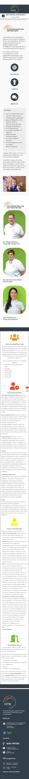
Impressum (5, 771)
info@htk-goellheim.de (12, 749)
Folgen (9, 733)
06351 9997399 (10, 753)
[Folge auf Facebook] (4, 732)
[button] (3, 776)
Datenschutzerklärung (14, 771)
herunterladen (15, 17)
